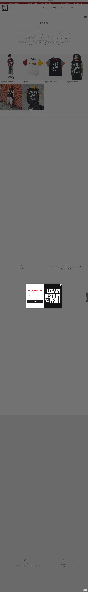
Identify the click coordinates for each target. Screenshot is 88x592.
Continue (35, 301)
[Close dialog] (61, 285)
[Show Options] (42, 298)
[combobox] (35, 298)
